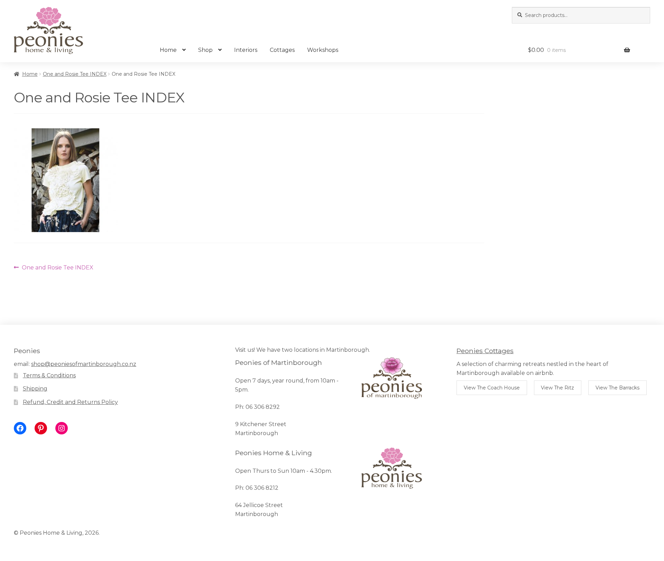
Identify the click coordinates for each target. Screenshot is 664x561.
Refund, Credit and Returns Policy (70, 402)
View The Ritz (557, 388)
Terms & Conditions (49, 375)
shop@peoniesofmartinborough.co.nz (83, 364)
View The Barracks (617, 388)
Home (168, 50)
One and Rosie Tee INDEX (75, 74)
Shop (205, 50)
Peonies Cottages (485, 351)
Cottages (282, 50)
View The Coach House (492, 388)
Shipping (35, 388)
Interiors (245, 50)
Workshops (322, 50)
